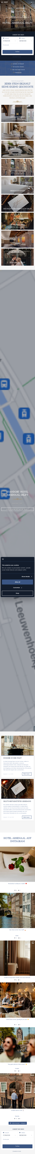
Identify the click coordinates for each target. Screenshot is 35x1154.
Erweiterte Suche (17, 56)
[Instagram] (33, 880)
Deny (17, 593)
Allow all (17, 582)
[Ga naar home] (17, 9)
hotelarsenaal (17, 848)
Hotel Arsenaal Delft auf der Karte (16, 509)
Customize (16, 587)
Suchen (17, 51)
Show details (26, 576)
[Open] (17, 864)
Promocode (6, 45)
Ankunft (7, 38)
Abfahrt (23, 38)
